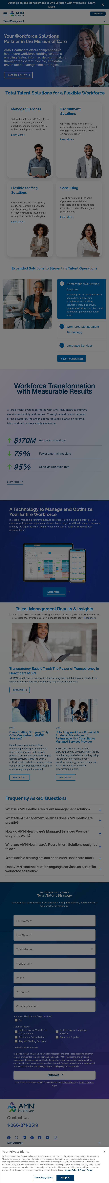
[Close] (104, 1151)
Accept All (65, 1177)
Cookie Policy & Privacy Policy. (79, 1170)
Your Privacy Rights (43, 1177)
